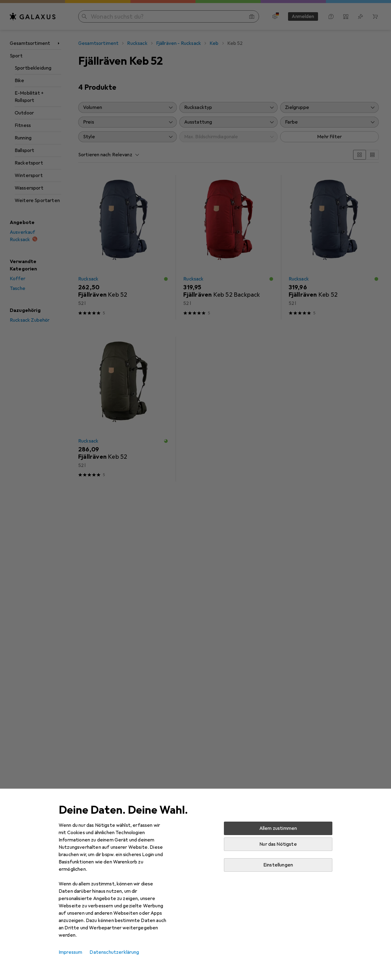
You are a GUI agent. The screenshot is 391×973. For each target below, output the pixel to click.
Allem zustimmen (278, 828)
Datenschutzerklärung (114, 952)
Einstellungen (278, 865)
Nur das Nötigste (278, 844)
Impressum (70, 952)
